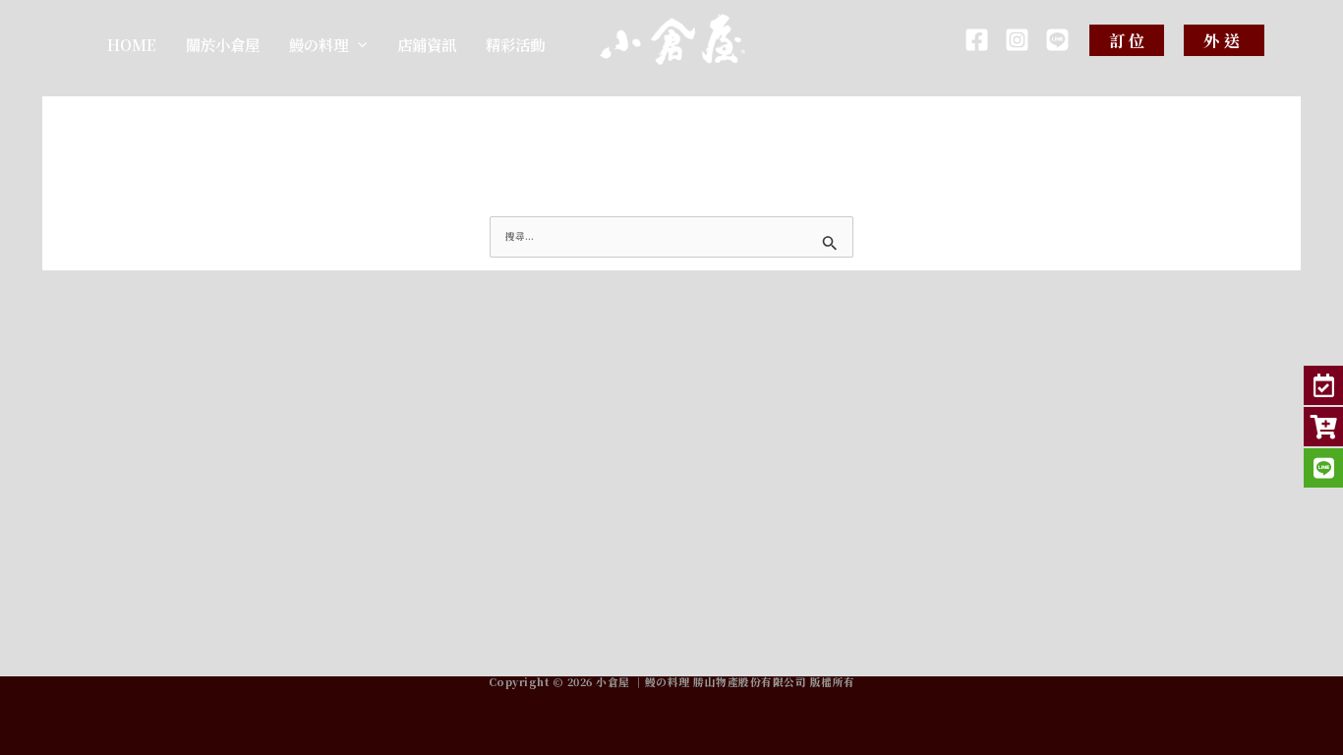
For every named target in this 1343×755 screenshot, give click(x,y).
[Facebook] (976, 40)
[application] (357, 44)
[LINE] (1057, 40)
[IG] (1017, 40)
